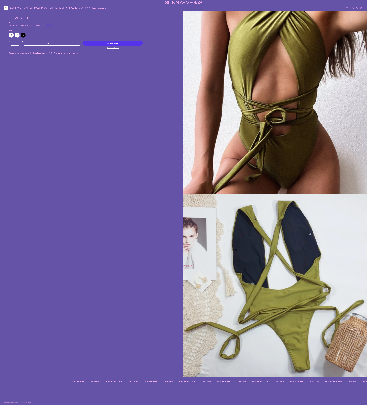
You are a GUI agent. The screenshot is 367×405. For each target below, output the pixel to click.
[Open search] (353, 8)
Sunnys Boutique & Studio (14, 402)
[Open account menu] (357, 8)
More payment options (113, 48)
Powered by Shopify (27, 402)
